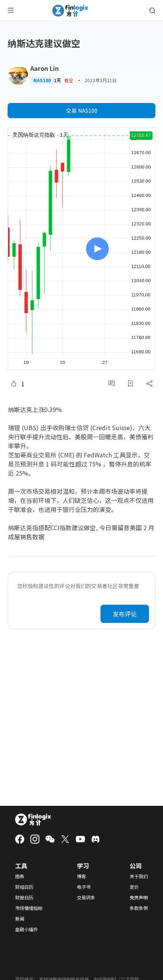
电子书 (84, 887)
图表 (19, 876)
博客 (81, 876)
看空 (68, 80)
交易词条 (86, 897)
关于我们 (139, 876)
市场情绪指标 (28, 908)
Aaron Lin (44, 68)
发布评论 (125, 613)
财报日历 (24, 897)
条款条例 (139, 908)
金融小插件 (26, 929)
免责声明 (139, 897)
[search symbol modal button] (152, 10)
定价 (134, 887)
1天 (57, 80)
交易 (81, 110)
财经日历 (24, 887)
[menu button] (10, 10)
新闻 (19, 919)
